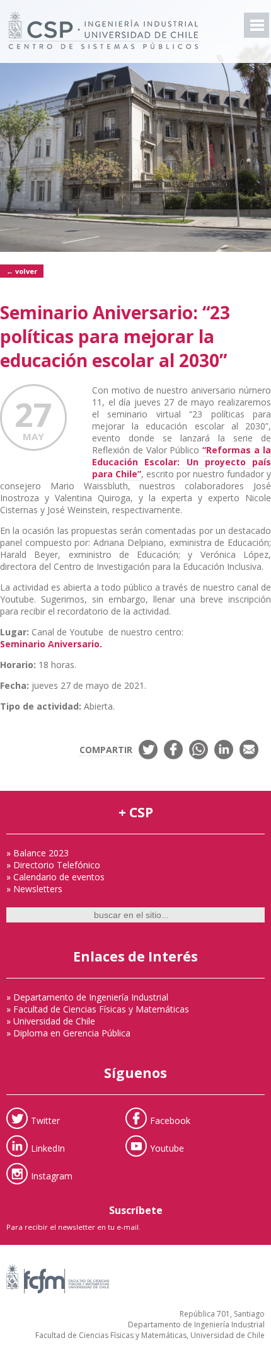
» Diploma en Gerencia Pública (68, 1033)
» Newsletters (34, 889)
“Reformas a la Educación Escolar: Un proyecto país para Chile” (181, 462)
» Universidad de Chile (50, 1021)
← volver (21, 271)
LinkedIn (48, 1148)
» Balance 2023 (37, 853)
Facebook (170, 1120)
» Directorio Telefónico (53, 865)
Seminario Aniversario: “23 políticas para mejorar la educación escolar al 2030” (115, 336)
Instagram (51, 1175)
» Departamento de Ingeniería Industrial (87, 997)
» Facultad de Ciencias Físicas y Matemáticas (97, 1009)
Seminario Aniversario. (51, 644)
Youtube (167, 1148)
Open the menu (256, 25)
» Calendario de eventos (55, 877)
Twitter (45, 1120)
